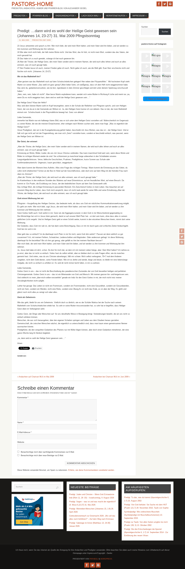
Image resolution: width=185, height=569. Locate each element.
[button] (145, 57)
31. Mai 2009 (24, 40)
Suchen (144, 27)
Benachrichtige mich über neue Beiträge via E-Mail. (42, 455)
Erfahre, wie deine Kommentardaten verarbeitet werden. (91, 470)
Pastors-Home (32, 3)
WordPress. (106, 559)
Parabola (94, 559)
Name (20, 422)
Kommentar (22, 397)
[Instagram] (181, 242)
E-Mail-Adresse (24, 432)
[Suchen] (57, 487)
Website (20, 442)
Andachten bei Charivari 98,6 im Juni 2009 (111, 377)
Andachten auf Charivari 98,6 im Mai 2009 (35, 377)
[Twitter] (181, 236)
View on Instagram (157, 99)
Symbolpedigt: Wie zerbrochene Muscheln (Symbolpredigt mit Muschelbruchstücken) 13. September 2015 (143, 515)
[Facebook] (181, 230)
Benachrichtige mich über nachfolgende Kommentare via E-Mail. (48, 452)
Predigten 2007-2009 (41, 40)
